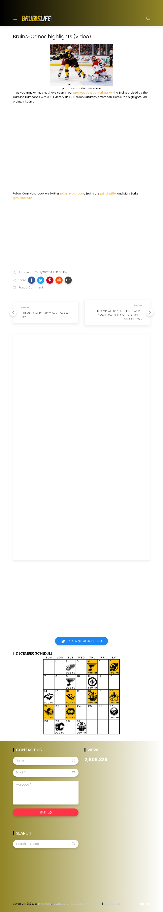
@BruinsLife (108, 193)
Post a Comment (30, 287)
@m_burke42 (22, 198)
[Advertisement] (81, 236)
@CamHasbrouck (72, 193)
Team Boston (111, 903)
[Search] (148, 18)
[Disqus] (81, 394)
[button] (31, 280)
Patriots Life (94, 903)
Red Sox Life (77, 903)
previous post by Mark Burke (92, 93)
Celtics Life (61, 903)
